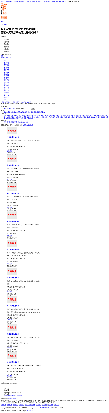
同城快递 (20, 122)
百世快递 (104, 115)
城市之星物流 (23, 118)
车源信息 (6, 80)
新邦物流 (55, 117)
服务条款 (21, 405)
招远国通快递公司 (13, 137)
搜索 (2, 56)
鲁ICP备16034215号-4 (46, 408)
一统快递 (17, 117)
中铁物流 (50, 117)
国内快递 (9, 122)
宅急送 (57, 115)
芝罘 (12, 112)
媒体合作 (40, 1)
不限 (5, 115)
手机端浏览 (47, 1)
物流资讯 (6, 94)
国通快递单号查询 (9, 395)
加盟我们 (44, 405)
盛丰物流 (100, 117)
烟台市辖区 (7, 112)
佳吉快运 (41, 115)
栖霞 (37, 112)
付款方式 (27, 405)
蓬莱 (32, 112)
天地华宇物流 (24, 117)
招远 (35, 112)
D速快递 (11, 118)
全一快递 (6, 117)
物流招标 (6, 72)
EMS (61, 115)
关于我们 (3, 405)
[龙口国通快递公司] (12, 246)
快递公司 (6, 90)
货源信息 (6, 82)
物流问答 (6, 77)
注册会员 (8, 57)
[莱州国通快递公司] (12, 218)
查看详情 (9, 151)
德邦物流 (11, 117)
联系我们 (9, 405)
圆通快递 (14, 115)
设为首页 (70, 1)
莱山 (20, 112)
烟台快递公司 (15, 102)
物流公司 (6, 89)
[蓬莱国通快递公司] (12, 274)
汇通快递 (36, 115)
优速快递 (82, 115)
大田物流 (6, 118)
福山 (14, 112)
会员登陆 (3, 57)
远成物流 (94, 117)
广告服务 (28, 1)
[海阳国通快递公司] (12, 302)
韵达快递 (31, 115)
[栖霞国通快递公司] (12, 330)
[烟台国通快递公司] (12, 358)
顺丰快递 (52, 115)
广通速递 (93, 115)
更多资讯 (6, 99)
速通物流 (16, 118)
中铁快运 (44, 117)
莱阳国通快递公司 (13, 193)
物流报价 (6, 85)
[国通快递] (2, 386)
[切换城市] (4, 24)
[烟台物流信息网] (4, 19)
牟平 (17, 112)
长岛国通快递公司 (13, 165)
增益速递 (99, 115)
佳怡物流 (89, 117)
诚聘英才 (38, 405)
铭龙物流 (30, 118)
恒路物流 (105, 117)
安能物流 (66, 117)
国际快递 (14, 122)
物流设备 (6, 69)
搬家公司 (6, 70)
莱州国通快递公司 (13, 221)
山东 (24, 125)
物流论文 (6, 95)
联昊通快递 (72, 117)
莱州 (29, 112)
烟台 (26, 125)
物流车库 (6, 87)
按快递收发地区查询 (9, 108)
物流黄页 (6, 60)
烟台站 (2, 21)
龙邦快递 (36, 117)
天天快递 (20, 115)
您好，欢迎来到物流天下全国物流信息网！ (13, 1)
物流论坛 (6, 79)
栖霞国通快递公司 (13, 334)
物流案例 (6, 97)
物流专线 (6, 84)
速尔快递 (47, 115)
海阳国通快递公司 (13, 306)
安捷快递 (30, 117)
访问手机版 (29, 410)
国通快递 (65, 115)
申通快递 (9, 115)
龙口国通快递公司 (13, 249)
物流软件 (6, 75)
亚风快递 (78, 117)
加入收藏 (76, 1)
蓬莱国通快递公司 (13, 278)
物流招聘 (6, 65)
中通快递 (25, 115)
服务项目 (34, 1)
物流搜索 (6, 62)
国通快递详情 (12, 398)
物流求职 (6, 64)
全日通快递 (76, 115)
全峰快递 (88, 115)
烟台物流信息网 (5, 102)
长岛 (43, 112)
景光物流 (60, 117)
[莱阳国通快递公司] (12, 190)
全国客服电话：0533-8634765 (58, 1)
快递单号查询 (18, 395)
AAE (40, 117)
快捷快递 (70, 115)
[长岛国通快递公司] (12, 162)
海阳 (40, 112)
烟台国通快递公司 (26, 102)
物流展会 (6, 74)
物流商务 (6, 67)
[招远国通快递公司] (12, 134)
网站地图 (56, 405)
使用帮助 (15, 405)
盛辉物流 (83, 117)
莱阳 (26, 112)
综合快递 (25, 122)
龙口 (23, 112)
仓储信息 (6, 92)
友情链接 (50, 405)
